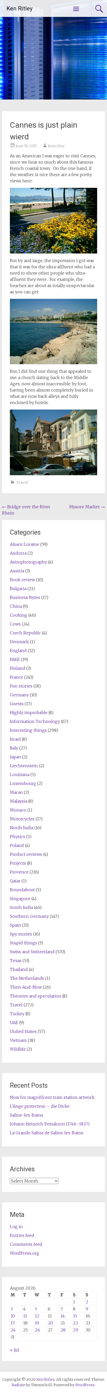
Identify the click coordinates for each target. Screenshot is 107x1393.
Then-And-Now (26, 987)
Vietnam (18, 1040)
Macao (16, 792)
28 (63, 1330)
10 (13, 1315)
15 (75, 1315)
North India (21, 827)
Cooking (18, 615)
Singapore (20, 898)
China (16, 606)
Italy (14, 748)
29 (75, 1330)
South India (21, 907)
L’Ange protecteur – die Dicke (40, 1106)
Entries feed (22, 1235)
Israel (15, 739)
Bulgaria (18, 588)
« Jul (14, 1350)
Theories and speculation (35, 996)
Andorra (18, 553)
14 (63, 1315)
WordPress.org (24, 1253)
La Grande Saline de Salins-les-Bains (46, 1132)
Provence (19, 872)
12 (37, 1315)
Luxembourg (23, 783)
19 (37, 1323)
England (18, 650)
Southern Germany (29, 916)
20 (50, 1323)
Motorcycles (22, 818)
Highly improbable (29, 712)
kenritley (56, 146)
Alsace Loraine (24, 544)
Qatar (15, 880)
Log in (16, 1226)
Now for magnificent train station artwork (52, 1097)
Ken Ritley (19, 8)
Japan (15, 756)
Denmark (19, 641)
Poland (17, 845)
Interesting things (28, 730)
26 (37, 1330)
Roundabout (22, 889)
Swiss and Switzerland (32, 951)
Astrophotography (28, 562)
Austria (17, 570)
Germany (19, 694)
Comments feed (26, 1244)
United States (23, 1031)
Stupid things (23, 942)
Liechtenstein (24, 765)
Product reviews (26, 854)
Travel (22, 482)
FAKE (15, 659)
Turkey (17, 1013)
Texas (16, 960)
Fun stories (21, 686)
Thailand (19, 969)
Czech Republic (25, 632)
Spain (15, 925)
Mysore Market (87, 506)
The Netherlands (27, 978)
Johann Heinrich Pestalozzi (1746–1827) (50, 1123)
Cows (15, 624)
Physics (17, 836)
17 (13, 1323)
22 (75, 1323)
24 (13, 1330)
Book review (22, 579)
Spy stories (21, 934)
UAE (14, 1022)
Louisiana (19, 774)
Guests (17, 703)
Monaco (18, 810)
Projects (18, 863)
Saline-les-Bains (26, 1115)
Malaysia (18, 801)
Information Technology (35, 721)
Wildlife (18, 1049)
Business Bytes (25, 597)
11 (25, 1315)
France (16, 677)
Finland (17, 668)
